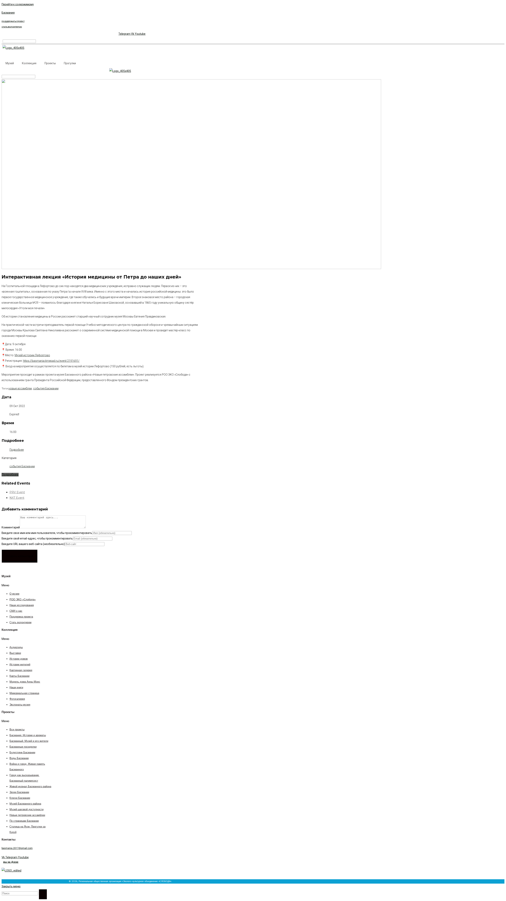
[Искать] (43, 894)
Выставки (15, 653)
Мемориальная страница (24, 693)
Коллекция (29, 63)
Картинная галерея (20, 670)
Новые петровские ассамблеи (27, 815)
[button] (24, 585)
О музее (14, 594)
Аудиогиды (16, 647)
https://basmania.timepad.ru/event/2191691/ (51, 360)
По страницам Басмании (24, 821)
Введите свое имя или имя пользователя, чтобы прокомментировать (47, 533)
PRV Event (17, 492)
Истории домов (18, 659)
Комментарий (11, 527)
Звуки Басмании (19, 792)
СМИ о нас (15, 611)
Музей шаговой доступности (26, 809)
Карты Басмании (19, 676)
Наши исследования (21, 605)
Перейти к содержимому (18, 4)
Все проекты (17, 729)
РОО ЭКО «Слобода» (22, 599)
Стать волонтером (20, 622)
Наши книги (16, 687)
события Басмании (46, 388)
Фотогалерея (17, 699)
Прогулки (70, 63)
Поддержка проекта (21, 617)
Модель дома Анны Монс (24, 682)
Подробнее (16, 449)
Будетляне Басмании (22, 752)
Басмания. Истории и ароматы (27, 735)
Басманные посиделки (23, 747)
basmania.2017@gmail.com (17, 848)
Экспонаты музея (19, 705)
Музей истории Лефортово (32, 355)
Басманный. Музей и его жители (28, 741)
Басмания (8, 12)
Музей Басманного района (25, 804)
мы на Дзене (10, 862)
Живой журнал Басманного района (30, 786)
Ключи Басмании (19, 798)
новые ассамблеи (20, 388)
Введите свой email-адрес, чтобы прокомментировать (37, 538)
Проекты (50, 63)
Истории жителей (19, 664)
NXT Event (16, 498)
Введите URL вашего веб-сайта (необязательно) (33, 544)
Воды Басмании (19, 758)
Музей (10, 63)
